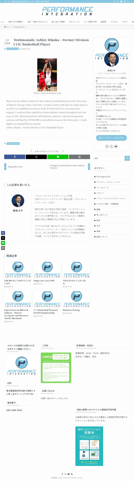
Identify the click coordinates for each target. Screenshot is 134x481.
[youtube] (121, 1)
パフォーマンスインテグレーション (110, 198)
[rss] (124, 1)
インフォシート (102, 187)
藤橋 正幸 (18, 210)
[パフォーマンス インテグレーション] (67, 11)
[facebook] (114, 1)
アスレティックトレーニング (108, 182)
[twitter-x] (118, 1)
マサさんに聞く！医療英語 (107, 204)
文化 (98, 225)
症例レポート (101, 236)
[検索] (128, 1)
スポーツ (100, 193)
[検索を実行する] (127, 158)
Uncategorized (12, 49)
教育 (98, 220)
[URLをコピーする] (79, 157)
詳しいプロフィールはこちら (111, 137)
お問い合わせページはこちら (54, 398)
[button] (14, 157)
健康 (98, 209)
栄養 (98, 231)
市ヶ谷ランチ (101, 214)
